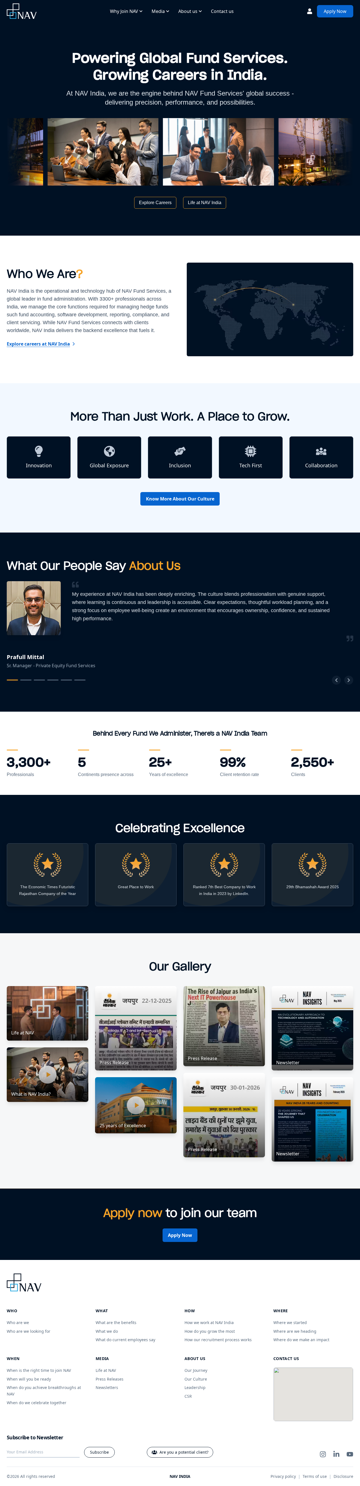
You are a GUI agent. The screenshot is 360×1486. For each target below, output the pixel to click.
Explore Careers (155, 202)
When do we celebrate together (36, 1402)
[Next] (348, 680)
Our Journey (195, 1370)
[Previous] (336, 680)
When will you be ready (29, 1379)
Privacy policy (283, 1476)
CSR (188, 1396)
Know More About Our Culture (180, 499)
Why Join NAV (124, 11)
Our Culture (195, 1379)
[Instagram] (323, 1454)
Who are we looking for (28, 1331)
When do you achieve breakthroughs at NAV (44, 1391)
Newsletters (107, 1387)
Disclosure (343, 1476)
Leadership (195, 1387)
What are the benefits (116, 1322)
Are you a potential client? (183, 1452)
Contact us (222, 11)
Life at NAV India (204, 202)
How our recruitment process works (218, 1339)
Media (158, 11)
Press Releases (109, 1379)
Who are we (18, 1322)
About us (187, 11)
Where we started (290, 1322)
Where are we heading (294, 1331)
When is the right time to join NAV (39, 1370)
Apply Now (335, 11)
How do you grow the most (209, 1331)
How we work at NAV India (209, 1322)
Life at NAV (106, 1370)
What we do (107, 1331)
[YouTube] (349, 1454)
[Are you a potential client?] (309, 11)
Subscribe (99, 1452)
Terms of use (315, 1476)
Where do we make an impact (301, 1339)
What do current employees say (125, 1339)
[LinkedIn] (336, 1454)
